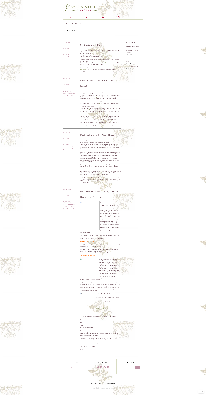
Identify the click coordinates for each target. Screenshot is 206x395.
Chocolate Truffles (71, 93)
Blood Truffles (66, 91)
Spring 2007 (68, 210)
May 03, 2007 (67, 189)
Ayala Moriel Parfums (67, 146)
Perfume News (66, 208)
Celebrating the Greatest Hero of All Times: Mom (134, 51)
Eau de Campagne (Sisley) (132, 66)
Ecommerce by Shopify (110, 383)
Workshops (71, 99)
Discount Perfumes (71, 204)
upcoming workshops (86, 110)
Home (64, 23)
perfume (98, 97)
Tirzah (100, 103)
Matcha (64, 95)
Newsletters (72, 206)
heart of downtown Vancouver (108, 63)
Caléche (127, 61)
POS (104, 383)
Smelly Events (72, 149)
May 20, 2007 (67, 132)
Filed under (66, 54)
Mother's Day (66, 206)
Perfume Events (70, 95)
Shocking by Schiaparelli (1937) (133, 46)
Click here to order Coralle (102, 308)
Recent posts (130, 42)
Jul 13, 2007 (66, 42)
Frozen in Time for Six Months (133, 57)
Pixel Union (100, 383)
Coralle (101, 157)
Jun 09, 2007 (66, 78)
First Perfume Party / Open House (97, 134)
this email (105, 343)
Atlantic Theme (93, 383)
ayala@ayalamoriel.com (76, 367)
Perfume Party (66, 56)
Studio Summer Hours (91, 45)
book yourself (83, 69)
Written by (66, 48)
